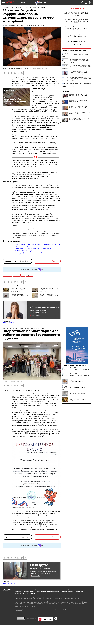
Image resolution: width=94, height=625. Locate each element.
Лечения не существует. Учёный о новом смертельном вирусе (79, 392)
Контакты (18, 591)
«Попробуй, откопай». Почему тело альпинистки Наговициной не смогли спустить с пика (80, 73)
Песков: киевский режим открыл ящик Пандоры (78, 101)
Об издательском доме (22, 589)
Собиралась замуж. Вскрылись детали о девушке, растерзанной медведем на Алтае (79, 60)
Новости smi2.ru (9, 322)
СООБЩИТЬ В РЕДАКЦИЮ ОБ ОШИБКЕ (25, 593)
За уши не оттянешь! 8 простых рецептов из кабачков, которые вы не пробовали (80, 399)
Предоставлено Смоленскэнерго (12, 381)
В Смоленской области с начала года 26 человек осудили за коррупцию (48, 290)
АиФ (45, 68)
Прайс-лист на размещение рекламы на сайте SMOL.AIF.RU (72, 589)
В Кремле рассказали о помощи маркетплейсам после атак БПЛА (79, 107)
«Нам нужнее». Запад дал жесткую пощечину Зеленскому (79, 119)
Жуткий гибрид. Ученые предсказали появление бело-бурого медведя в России (80, 85)
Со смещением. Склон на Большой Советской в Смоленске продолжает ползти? (76, 13)
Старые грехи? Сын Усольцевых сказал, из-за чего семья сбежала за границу (80, 54)
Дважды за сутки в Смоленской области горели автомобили (76, 35)
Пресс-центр (34, 589)
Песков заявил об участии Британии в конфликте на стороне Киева (79, 95)
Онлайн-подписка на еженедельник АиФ (48, 591)
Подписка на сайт (28, 591)
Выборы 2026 (79, 591)
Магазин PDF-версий (67, 591)
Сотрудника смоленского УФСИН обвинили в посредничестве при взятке (49, 295)
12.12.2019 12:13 (6, 7)
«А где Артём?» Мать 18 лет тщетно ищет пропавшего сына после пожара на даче (80, 387)
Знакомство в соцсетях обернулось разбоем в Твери (79, 113)
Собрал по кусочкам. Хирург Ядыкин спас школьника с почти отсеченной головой (80, 79)
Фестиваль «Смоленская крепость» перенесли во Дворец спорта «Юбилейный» (77, 28)
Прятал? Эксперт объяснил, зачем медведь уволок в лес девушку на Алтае (80, 369)
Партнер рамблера (31, 618)
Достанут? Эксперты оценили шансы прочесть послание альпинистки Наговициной (80, 375)
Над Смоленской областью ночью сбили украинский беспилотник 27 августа (77, 21)
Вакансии (50, 589)
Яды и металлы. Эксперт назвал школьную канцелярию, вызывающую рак (79, 381)
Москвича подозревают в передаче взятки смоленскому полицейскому (19, 295)
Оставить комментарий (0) (47, 261)
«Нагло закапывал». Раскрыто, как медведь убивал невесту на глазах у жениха (80, 66)
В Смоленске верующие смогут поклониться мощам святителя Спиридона (76, 43)
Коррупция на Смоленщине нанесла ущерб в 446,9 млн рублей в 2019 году (18, 290)
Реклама (42, 589)
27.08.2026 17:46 (7, 328)
